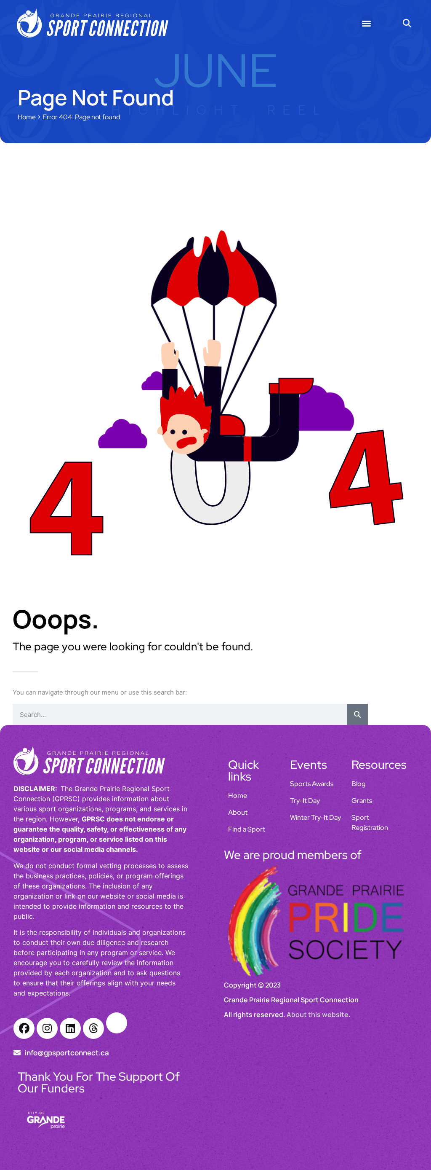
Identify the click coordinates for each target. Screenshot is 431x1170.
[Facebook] (24, 1028)
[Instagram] (47, 1028)
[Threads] (93, 1028)
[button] (366, 23)
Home (27, 117)
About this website (318, 951)
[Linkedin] (70, 1028)
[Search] (357, 714)
